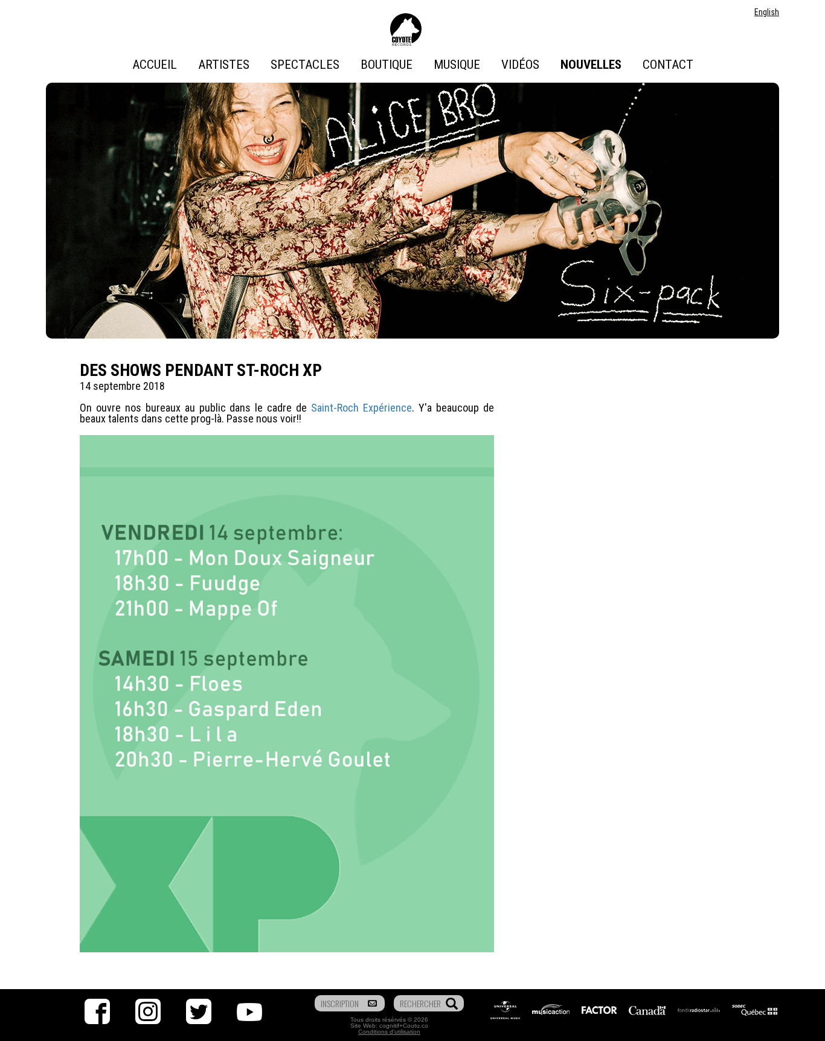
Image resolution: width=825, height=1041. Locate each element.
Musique (457, 64)
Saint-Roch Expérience (361, 407)
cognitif (389, 1025)
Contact (668, 64)
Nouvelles (590, 64)
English (766, 12)
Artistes (223, 64)
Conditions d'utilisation (389, 1031)
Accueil (154, 64)
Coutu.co (415, 1025)
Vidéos (520, 64)
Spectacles (305, 64)
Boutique (386, 64)
